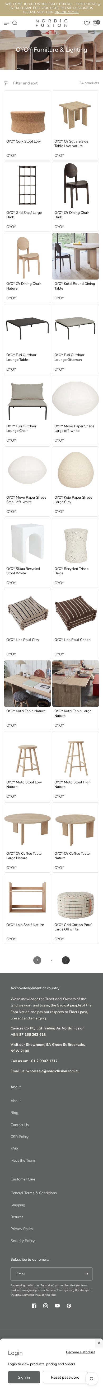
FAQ (14, 1148)
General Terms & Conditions (34, 1192)
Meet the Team (23, 1160)
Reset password (65, 1377)
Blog (14, 1112)
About (16, 1100)
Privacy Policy (22, 1228)
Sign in (24, 1377)
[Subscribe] (86, 1274)
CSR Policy (20, 1136)
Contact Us (20, 1124)
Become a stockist (80, 1352)
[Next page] (66, 960)
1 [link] (37, 960)
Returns (17, 1216)
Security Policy (23, 1240)
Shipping (18, 1205)
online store (67, 12)
